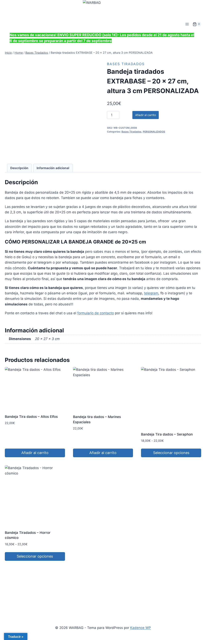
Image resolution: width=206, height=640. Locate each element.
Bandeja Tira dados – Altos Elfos (31, 417)
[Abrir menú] (187, 24)
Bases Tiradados (126, 64)
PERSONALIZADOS (154, 131)
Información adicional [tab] (53, 168)
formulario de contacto (95, 313)
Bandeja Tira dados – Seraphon (167, 434)
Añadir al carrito (145, 115)
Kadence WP (140, 628)
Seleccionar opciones (171, 453)
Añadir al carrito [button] (34, 453)
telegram (151, 293)
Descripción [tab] (19, 168)
